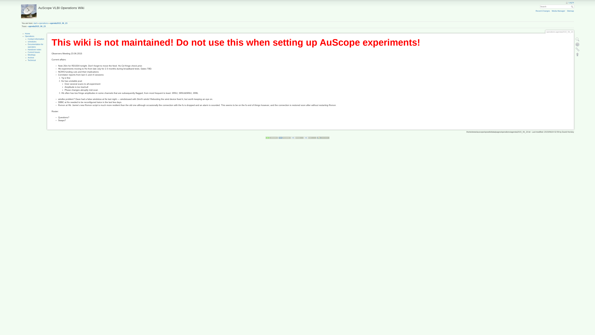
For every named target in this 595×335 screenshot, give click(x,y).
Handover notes (34, 50)
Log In (571, 3)
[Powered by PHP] (284, 137)
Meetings (31, 55)
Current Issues (34, 52)
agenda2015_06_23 (58, 23)
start (35, 23)
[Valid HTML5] (297, 137)
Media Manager (558, 11)
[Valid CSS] (310, 137)
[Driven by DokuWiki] (323, 137)
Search (572, 7)
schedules (32, 42)
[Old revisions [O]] (577, 44)
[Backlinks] (577, 49)
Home (27, 34)
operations (43, 23)
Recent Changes (543, 11)
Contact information (36, 39)
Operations (29, 36)
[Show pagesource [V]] (577, 39)
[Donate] (272, 137)
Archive (31, 58)
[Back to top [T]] (577, 54)
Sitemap (570, 11)
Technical (32, 60)
